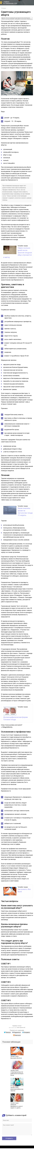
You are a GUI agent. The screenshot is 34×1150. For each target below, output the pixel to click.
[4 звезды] (14, 1027)
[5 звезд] (15, 1027)
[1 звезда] (9, 1027)
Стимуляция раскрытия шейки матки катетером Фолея (16, 1073)
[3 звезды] (12, 1027)
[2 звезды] (11, 1027)
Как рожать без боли (16, 1058)
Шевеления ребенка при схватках (16, 1089)
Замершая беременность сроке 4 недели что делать (16, 1106)
